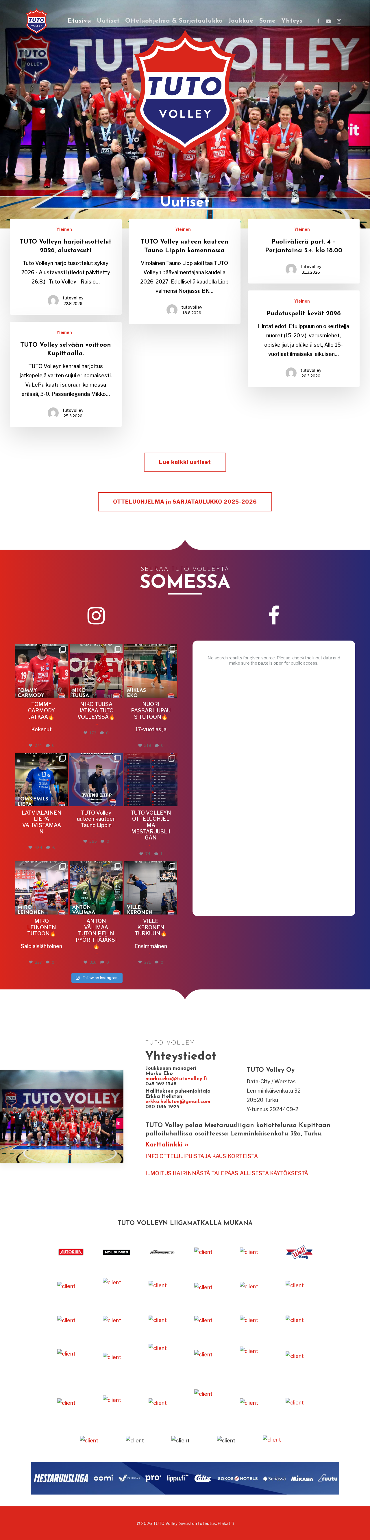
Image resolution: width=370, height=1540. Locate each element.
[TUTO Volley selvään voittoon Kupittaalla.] (66, 374)
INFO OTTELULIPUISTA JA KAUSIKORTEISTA (201, 1156)
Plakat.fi (226, 1523)
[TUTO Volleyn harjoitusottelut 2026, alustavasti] (66, 267)
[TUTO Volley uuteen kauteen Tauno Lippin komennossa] (184, 271)
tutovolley (73, 297)
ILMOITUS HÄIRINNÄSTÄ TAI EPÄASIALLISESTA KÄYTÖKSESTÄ (226, 1173)
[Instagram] (63, 692)
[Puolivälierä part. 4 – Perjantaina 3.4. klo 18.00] (304, 251)
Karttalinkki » (166, 1145)
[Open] (41, 671)
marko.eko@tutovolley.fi (176, 1079)
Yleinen (64, 229)
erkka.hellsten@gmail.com (178, 1101)
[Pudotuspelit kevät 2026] (304, 338)
